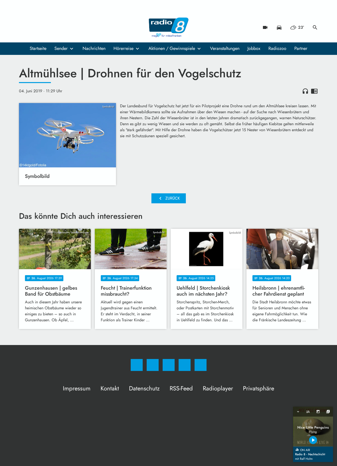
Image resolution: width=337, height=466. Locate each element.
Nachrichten (94, 48)
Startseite (38, 48)
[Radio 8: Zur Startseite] (169, 27)
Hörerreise (123, 48)
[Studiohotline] (54, 27)
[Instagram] (34, 27)
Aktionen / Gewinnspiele (171, 48)
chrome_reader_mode (314, 91)
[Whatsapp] (44, 27)
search (315, 27)
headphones (305, 91)
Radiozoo (277, 48)
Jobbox (253, 48)
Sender (61, 48)
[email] (64, 27)
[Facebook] (24, 27)
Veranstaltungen (224, 48)
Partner (300, 48)
